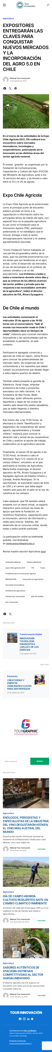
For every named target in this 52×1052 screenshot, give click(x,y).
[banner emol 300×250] (26, 727)
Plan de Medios (30, 1031)
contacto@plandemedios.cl (20, 1043)
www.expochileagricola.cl (20, 543)
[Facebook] (20, 1019)
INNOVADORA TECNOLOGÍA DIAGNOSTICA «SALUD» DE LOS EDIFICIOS (29, 644)
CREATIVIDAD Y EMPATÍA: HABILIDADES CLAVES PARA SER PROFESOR (19, 684)
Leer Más (41, 849)
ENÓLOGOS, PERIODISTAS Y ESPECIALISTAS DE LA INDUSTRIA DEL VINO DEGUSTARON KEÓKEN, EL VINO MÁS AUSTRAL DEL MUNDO (26, 825)
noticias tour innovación (15, 596)
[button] (4, 5)
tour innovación (11, 602)
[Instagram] (24, 1019)
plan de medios (37, 596)
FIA (32, 568)
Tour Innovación (26, 1013)
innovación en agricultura (33, 579)
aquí (43, 551)
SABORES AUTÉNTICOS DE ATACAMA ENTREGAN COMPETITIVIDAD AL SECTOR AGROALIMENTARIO (23, 973)
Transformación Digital (31, 634)
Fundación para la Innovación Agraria (20, 573)
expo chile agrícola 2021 (15, 568)
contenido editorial (13, 562)
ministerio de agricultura (15, 591)
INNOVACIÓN (10, 579)
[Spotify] (32, 1019)
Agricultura (8, 18)
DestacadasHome (34, 562)
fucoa (42, 568)
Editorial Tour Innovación (20, 78)
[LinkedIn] (28, 1019)
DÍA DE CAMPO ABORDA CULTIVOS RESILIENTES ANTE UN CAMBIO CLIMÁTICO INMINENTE (25, 899)
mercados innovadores (14, 585)
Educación (12, 676)
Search (40, 761)
